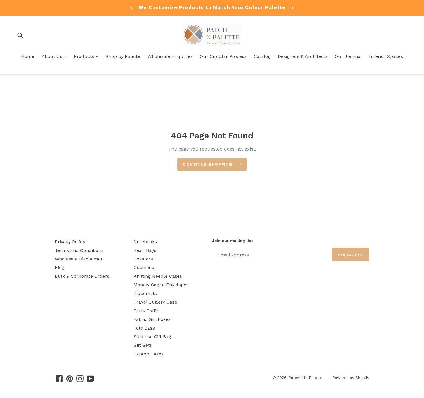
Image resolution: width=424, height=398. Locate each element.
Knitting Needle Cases (158, 276)
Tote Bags (144, 328)
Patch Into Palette (306, 378)
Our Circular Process (223, 56)
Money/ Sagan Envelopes (161, 284)
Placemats (145, 293)
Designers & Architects (303, 56)
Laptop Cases (149, 354)
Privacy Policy (70, 241)
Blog (59, 267)
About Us (56, 56)
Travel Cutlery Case (155, 302)
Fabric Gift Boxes (152, 319)
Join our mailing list (232, 240)
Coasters (143, 259)
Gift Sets (143, 345)
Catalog (262, 56)
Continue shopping (207, 164)
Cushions (144, 267)
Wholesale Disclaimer (79, 259)
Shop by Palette (123, 56)
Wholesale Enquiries (170, 56)
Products (87, 56)
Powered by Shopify (350, 378)
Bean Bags (145, 250)
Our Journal (348, 56)
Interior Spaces (386, 56)
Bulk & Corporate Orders (82, 276)
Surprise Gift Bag (152, 336)
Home (27, 56)
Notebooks (145, 241)
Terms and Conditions (79, 250)
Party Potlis (146, 310)
